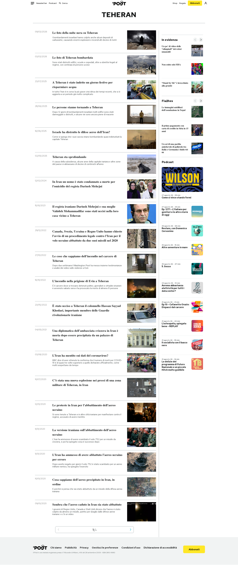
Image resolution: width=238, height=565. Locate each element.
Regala (182, 3)
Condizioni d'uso (130, 547)
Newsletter (41, 3)
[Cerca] (60, 3)
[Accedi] (205, 3)
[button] (58, 529)
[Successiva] (201, 40)
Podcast (53, 3)
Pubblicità (71, 547)
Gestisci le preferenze (105, 547)
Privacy (84, 547)
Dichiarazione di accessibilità (160, 547)
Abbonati (195, 3)
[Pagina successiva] (131, 529)
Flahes (167, 101)
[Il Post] (119, 3)
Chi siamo (56, 547)
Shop (175, 3)
